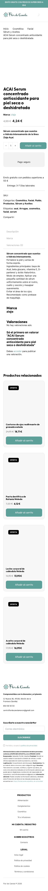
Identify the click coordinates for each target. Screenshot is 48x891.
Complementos (24, 806)
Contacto (24, 842)
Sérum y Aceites (11, 31)
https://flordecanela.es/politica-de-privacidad (28, 781)
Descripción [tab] (13, 231)
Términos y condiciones (24, 872)
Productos (8, 203)
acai (16, 208)
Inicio (6, 28)
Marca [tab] (10, 238)
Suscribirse (24, 737)
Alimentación (23, 800)
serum (13, 211)
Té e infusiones (24, 817)
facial (6, 211)
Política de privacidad (23, 860)
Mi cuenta (24, 830)
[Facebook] (18, 217)
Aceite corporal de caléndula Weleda (15, 642)
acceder (18, 351)
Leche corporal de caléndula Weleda (15, 570)
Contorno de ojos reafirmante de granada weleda (23, 425)
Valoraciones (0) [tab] (15, 245)
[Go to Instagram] (9, 716)
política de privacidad (29, 746)
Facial (30, 28)
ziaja (13, 114)
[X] (24, 217)
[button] (24, 440)
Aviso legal (18, 855)
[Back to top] (28, 885)
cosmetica (34, 208)
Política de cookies (22, 866)
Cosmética (18, 28)
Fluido (38, 200)
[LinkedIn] (30, 217)
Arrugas (23, 208)
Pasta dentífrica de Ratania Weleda (16, 498)
